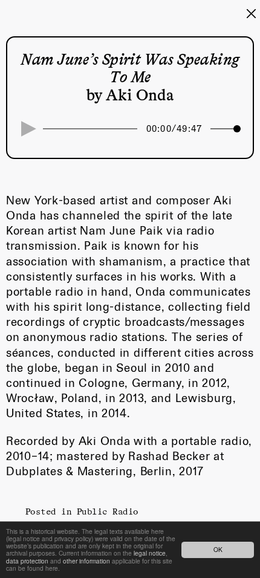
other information (86, 560)
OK (218, 549)
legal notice (150, 552)
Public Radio (107, 511)
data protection (27, 560)
